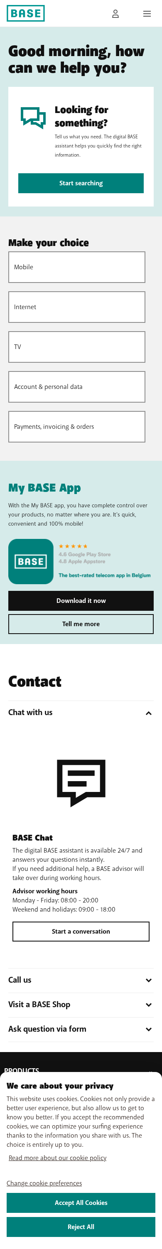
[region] (81, 1160)
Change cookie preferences (44, 1183)
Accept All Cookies (81, 1203)
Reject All (81, 1227)
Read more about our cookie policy (57, 1158)
